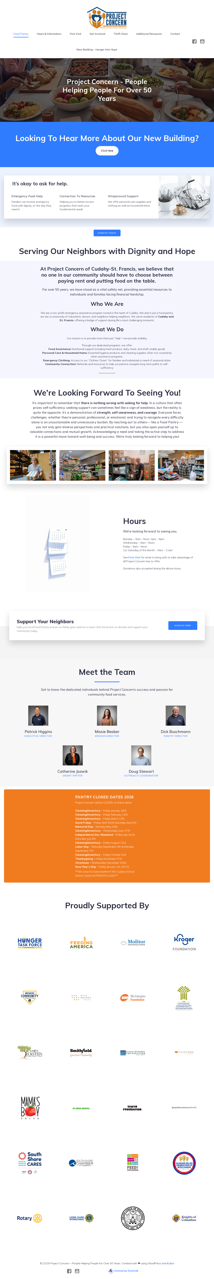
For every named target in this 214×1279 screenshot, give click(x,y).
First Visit (75, 33)
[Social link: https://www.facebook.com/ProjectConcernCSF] (196, 41)
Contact (175, 33)
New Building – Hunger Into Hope (96, 49)
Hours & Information (49, 33)
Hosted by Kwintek (126, 1270)
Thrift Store (121, 33)
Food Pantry (20, 33)
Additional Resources (149, 33)
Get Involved (97, 33)
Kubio (170, 1263)
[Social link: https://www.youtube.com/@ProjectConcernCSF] (203, 41)
